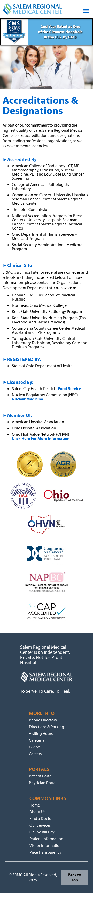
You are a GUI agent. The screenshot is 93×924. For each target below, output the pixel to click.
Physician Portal (43, 782)
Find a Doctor (41, 818)
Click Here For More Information (40, 438)
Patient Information (46, 838)
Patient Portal (40, 776)
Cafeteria (36, 740)
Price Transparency (45, 852)
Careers (35, 753)
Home (34, 805)
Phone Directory (43, 719)
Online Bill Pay (42, 832)
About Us (37, 811)
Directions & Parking (46, 726)
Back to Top (74, 877)
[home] (32, 9)
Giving (34, 746)
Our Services (40, 825)
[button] (85, 9)
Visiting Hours (41, 733)
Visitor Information (45, 845)
